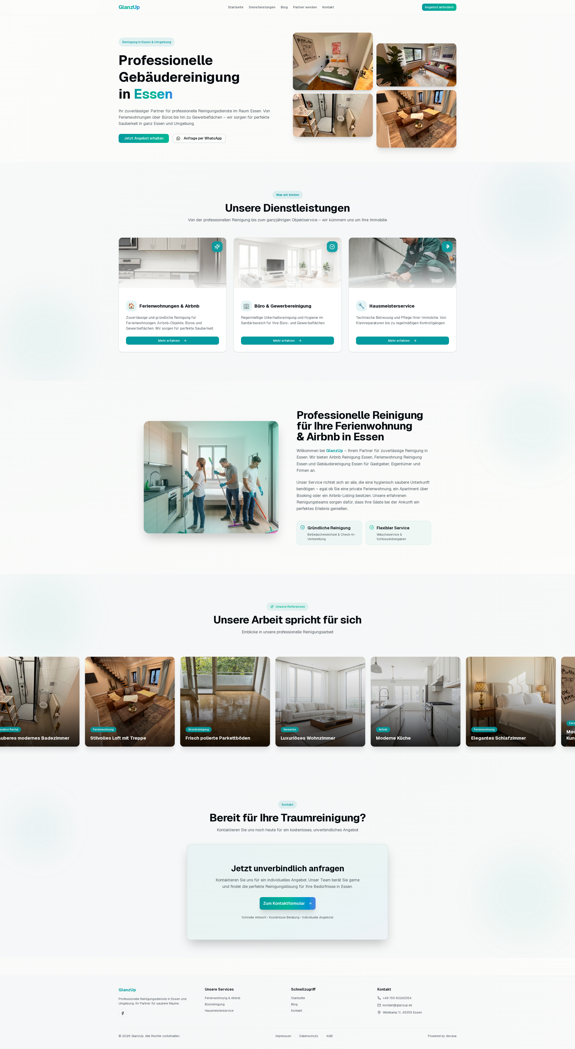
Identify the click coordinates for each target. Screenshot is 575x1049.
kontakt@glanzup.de (397, 1005)
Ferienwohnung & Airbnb (222, 998)
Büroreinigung (215, 1004)
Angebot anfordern (439, 7)
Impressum (283, 1036)
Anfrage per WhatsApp (203, 138)
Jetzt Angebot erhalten (144, 138)
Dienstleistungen (262, 7)
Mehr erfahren (169, 341)
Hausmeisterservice (219, 1011)
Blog (284, 7)
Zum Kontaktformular (284, 903)
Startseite (235, 7)
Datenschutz (308, 1036)
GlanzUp (129, 7)
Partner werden (305, 7)
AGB (329, 1036)
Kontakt (328, 7)
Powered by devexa (442, 1036)
